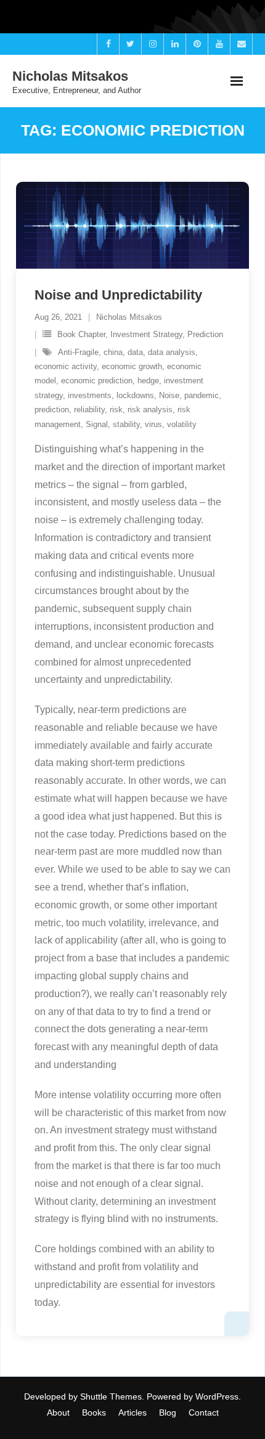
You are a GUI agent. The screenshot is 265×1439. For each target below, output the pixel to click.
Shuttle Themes (111, 1396)
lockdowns (135, 395)
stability (126, 424)
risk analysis (150, 409)
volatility (182, 424)
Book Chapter (81, 334)
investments (90, 395)
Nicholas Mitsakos (129, 317)
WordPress (216, 1396)
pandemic (201, 395)
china (113, 352)
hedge (148, 380)
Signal (97, 424)
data (135, 352)
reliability (89, 409)
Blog (167, 1412)
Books (94, 1412)
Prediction (205, 334)
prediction (52, 409)
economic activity (66, 366)
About (58, 1412)
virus (153, 424)
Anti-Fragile (78, 352)
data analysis (171, 352)
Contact (204, 1412)
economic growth (132, 366)
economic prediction (96, 380)
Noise (169, 395)
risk (116, 409)
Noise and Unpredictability (118, 295)
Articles (132, 1412)
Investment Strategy (146, 334)
